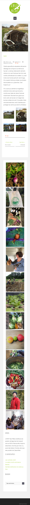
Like (17, 63)
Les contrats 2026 (10, 460)
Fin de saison (8, 144)
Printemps (22, 144)
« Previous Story (8, 142)
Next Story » (22, 142)
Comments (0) (17, 62)
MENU (15, 18)
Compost (5, 56)
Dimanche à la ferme (8, 63)
